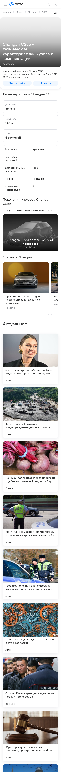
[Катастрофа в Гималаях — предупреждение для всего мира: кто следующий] (30, 412)
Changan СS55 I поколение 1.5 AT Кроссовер (30, 242)
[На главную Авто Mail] (18, 4)
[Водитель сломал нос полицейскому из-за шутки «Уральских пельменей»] (30, 520)
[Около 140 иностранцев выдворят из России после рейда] (30, 682)
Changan (32, 12)
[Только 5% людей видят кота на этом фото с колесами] (30, 628)
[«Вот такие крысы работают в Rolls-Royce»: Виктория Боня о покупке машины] (30, 359)
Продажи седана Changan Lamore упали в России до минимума (22, 300)
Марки (19, 12)
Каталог (7, 12)
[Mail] (11, 4)
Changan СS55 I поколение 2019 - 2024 (28, 210)
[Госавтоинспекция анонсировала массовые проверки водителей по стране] (30, 574)
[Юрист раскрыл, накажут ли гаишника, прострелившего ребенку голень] (30, 736)
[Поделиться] (55, 12)
